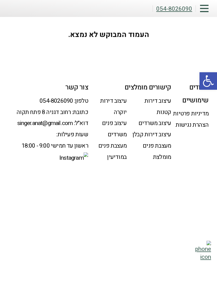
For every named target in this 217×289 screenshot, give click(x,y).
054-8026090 (56, 101)
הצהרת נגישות (192, 125)
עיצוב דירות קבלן (152, 134)
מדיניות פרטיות (191, 113)
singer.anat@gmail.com (45, 123)
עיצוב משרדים (154, 123)
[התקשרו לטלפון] (203, 257)
